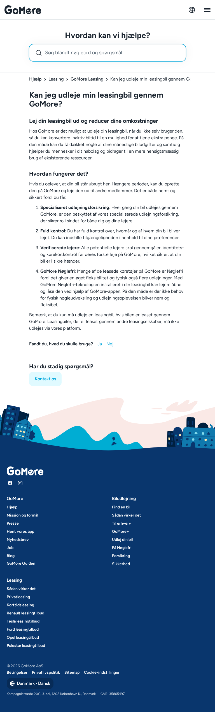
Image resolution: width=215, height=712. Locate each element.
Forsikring (121, 555)
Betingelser (17, 672)
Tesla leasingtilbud (23, 621)
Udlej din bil (122, 539)
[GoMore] (22, 10)
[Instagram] (20, 483)
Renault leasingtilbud (25, 613)
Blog (11, 555)
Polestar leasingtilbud (26, 645)
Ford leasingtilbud (23, 629)
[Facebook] (10, 483)
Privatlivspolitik (46, 672)
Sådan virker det (126, 515)
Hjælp (35, 79)
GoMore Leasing (87, 79)
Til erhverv (121, 523)
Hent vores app (20, 531)
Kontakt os (45, 378)
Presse (13, 523)
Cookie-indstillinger (102, 672)
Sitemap (72, 672)
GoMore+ (120, 531)
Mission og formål (22, 515)
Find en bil (121, 507)
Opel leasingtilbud (23, 637)
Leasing (56, 79)
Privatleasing (18, 597)
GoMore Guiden (21, 563)
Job (10, 547)
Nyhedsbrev (18, 539)
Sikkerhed (121, 564)
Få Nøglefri (122, 547)
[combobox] (107, 52)
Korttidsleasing (20, 605)
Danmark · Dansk (33, 683)
